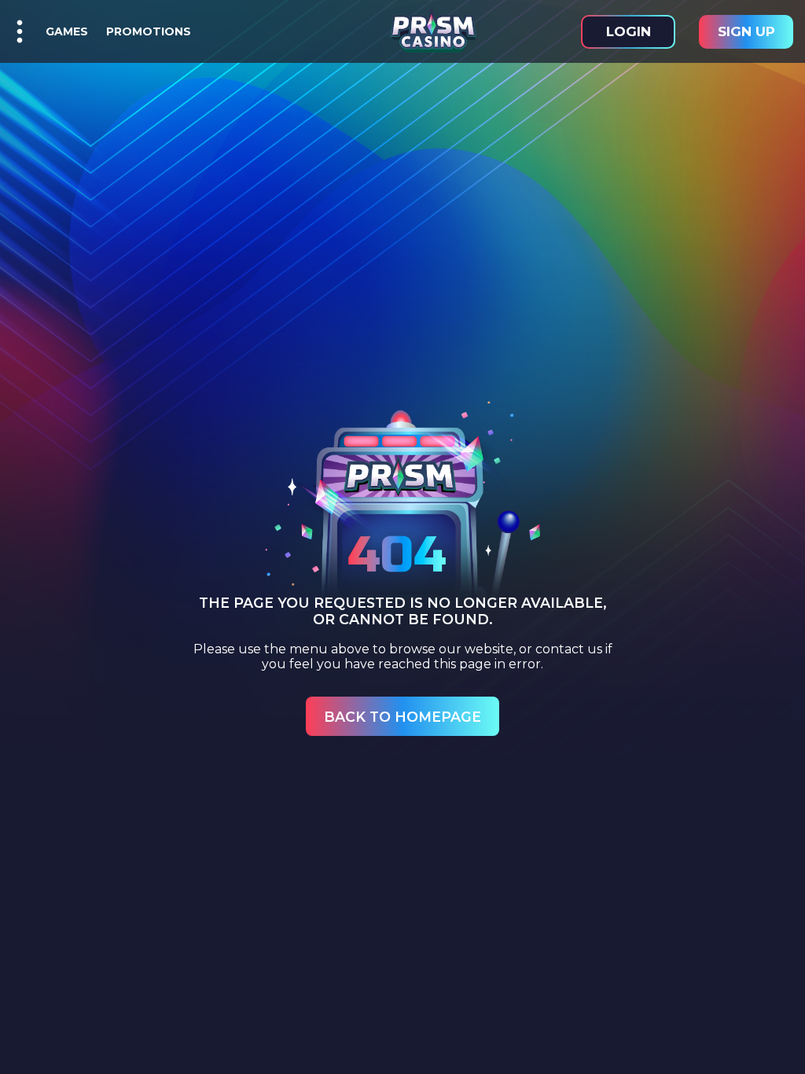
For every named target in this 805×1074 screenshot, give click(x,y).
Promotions (145, 31)
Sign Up (746, 31)
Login (628, 31)
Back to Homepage (402, 716)
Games (67, 31)
